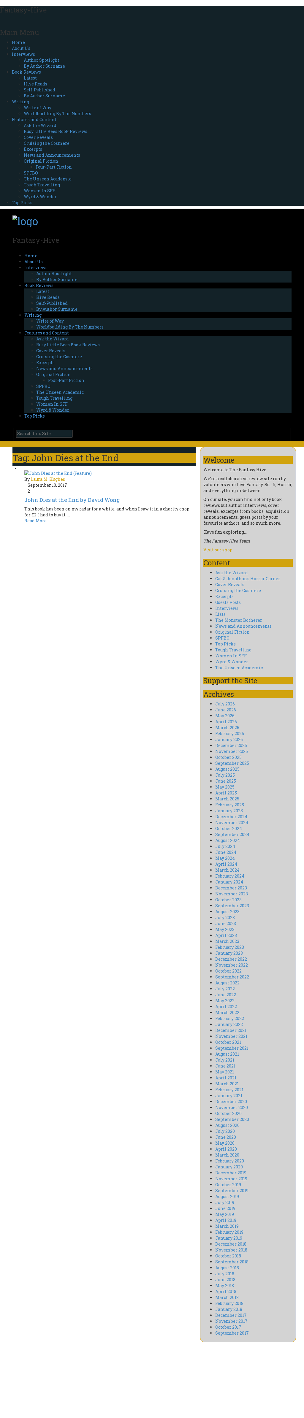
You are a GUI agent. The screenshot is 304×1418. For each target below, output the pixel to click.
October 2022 (228, 971)
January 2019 (228, 1238)
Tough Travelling (42, 185)
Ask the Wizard (40, 125)
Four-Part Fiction (54, 167)
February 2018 (229, 1303)
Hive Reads (35, 84)
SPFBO (31, 173)
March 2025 (227, 799)
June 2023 (225, 923)
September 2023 (232, 905)
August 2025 (227, 769)
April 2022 (226, 1006)
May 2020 (225, 1143)
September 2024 (232, 834)
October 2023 (228, 899)
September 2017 (232, 1333)
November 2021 (231, 1036)
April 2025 (226, 793)
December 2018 (230, 1244)
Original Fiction (41, 161)
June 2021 (225, 1066)
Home (18, 42)
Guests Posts (228, 602)
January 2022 (229, 1024)
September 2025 (232, 763)
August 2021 (227, 1054)
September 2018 (231, 1262)
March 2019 (227, 1226)
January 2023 (229, 953)
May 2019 (224, 1214)
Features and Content (34, 119)
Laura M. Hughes (48, 479)
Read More (35, 521)
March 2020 (227, 1155)
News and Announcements (52, 155)
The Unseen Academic (47, 179)
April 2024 (226, 864)
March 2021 (227, 1084)
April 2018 (225, 1291)
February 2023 (229, 947)
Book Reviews (26, 72)
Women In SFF (39, 190)
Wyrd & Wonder (40, 196)
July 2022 (225, 989)
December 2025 (231, 745)
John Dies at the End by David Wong (72, 499)
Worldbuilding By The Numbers (57, 113)
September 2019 (231, 1190)
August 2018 (227, 1268)
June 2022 (225, 994)
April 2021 (225, 1078)
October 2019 (228, 1184)
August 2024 (227, 840)
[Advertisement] (55, 1379)
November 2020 (231, 1107)
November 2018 (231, 1250)
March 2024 (227, 870)
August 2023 (227, 911)
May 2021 (224, 1072)
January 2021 (228, 1095)
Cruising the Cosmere (46, 143)
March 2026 (227, 727)
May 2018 (224, 1285)
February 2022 (229, 1018)
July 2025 (225, 775)
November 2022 (231, 965)
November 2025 (231, 751)
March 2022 (227, 1012)
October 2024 (228, 828)
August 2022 (227, 983)
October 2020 (228, 1113)
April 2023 (226, 935)
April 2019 (225, 1220)
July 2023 (225, 917)
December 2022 (231, 959)
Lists (220, 614)
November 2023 (231, 894)
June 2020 (225, 1137)
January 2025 (229, 810)
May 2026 (225, 715)
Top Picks (22, 202)
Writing (20, 101)
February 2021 (229, 1089)
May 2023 (225, 929)
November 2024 (231, 822)
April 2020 (226, 1149)
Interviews (23, 54)
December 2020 (231, 1101)
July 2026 (225, 704)
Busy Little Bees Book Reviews (55, 131)
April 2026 (226, 721)
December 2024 (231, 816)
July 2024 (225, 846)
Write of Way (37, 107)
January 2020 (229, 1167)
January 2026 (229, 739)
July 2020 (225, 1131)
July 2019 (224, 1202)
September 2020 (232, 1119)
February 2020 (229, 1161)
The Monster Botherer (238, 620)
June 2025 (225, 781)
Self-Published (39, 90)
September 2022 (232, 977)
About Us (21, 48)
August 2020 (227, 1125)
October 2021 (228, 1042)
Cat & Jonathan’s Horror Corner (247, 578)
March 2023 (227, 941)
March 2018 (227, 1297)
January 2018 (228, 1309)
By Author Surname (44, 66)
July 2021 (224, 1060)
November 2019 (231, 1178)
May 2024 (225, 858)
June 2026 (225, 710)
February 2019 (229, 1232)
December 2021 (230, 1030)
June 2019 (225, 1208)
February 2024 (229, 876)
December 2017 (231, 1315)
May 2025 (225, 787)
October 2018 (228, 1256)
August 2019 (227, 1196)
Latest (30, 78)
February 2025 (229, 805)
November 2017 (231, 1321)
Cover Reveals (38, 137)
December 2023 (231, 888)
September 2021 (231, 1048)
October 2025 (228, 757)
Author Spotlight (41, 60)
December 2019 (230, 1173)
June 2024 (225, 852)
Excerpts (33, 149)
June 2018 (225, 1279)
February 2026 (229, 733)
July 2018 (224, 1273)
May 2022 (225, 1000)
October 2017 (228, 1327)
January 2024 (229, 882)
